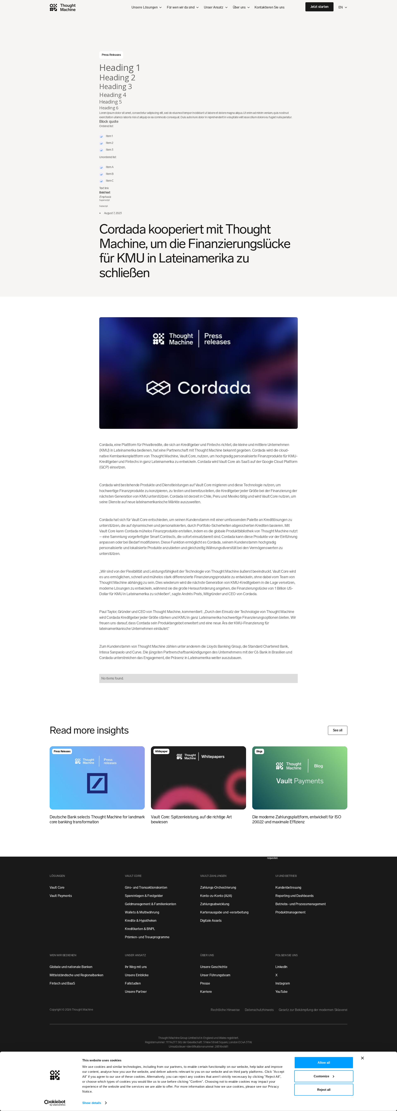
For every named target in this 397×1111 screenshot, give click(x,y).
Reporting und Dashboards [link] (294, 896)
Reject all (323, 1089)
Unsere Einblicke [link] (137, 975)
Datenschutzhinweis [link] (259, 1010)
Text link (104, 188)
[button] (182, 7)
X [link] (276, 975)
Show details (91, 1103)
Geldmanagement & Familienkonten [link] (150, 904)
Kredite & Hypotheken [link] (141, 921)
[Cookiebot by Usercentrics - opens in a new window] (55, 1103)
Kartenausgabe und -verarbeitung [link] (224, 912)
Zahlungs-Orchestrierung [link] (218, 888)
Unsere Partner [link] (136, 992)
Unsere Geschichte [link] (213, 967)
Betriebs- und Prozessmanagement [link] (300, 904)
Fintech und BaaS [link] (62, 984)
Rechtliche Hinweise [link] (225, 1010)
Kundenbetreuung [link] (288, 888)
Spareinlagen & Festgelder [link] (144, 896)
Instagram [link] (282, 984)
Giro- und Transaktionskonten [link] (146, 888)
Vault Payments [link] (61, 896)
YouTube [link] (281, 992)
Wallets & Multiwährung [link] (142, 912)
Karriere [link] (206, 992)
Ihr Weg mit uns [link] (136, 967)
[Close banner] (362, 1058)
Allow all (324, 1062)
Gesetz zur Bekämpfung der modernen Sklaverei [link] (313, 1010)
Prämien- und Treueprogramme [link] (147, 937)
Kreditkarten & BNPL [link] (140, 929)
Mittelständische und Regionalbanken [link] (76, 975)
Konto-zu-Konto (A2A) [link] (216, 896)
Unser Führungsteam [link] (215, 975)
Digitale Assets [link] (211, 921)
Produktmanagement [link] (290, 912)
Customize (321, 1076)
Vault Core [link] (57, 888)
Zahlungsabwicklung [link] (214, 904)
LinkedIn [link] (281, 967)
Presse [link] (205, 984)
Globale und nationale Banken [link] (71, 967)
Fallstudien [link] (133, 984)
